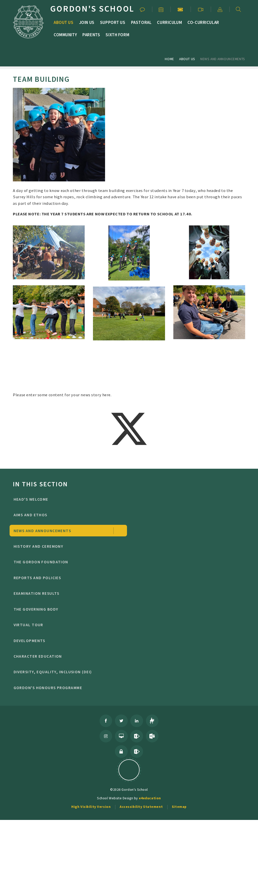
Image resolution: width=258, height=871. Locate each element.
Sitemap (179, 806)
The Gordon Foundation (41, 562)
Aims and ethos (30, 514)
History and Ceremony (38, 546)
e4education (150, 798)
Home (169, 59)
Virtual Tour (28, 624)
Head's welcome (31, 499)
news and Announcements (222, 59)
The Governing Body (36, 609)
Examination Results (36, 593)
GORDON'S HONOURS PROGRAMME (48, 687)
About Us (187, 59)
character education (38, 656)
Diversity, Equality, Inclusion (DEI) (53, 671)
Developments (29, 640)
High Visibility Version (91, 806)
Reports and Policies (37, 577)
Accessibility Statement (141, 806)
